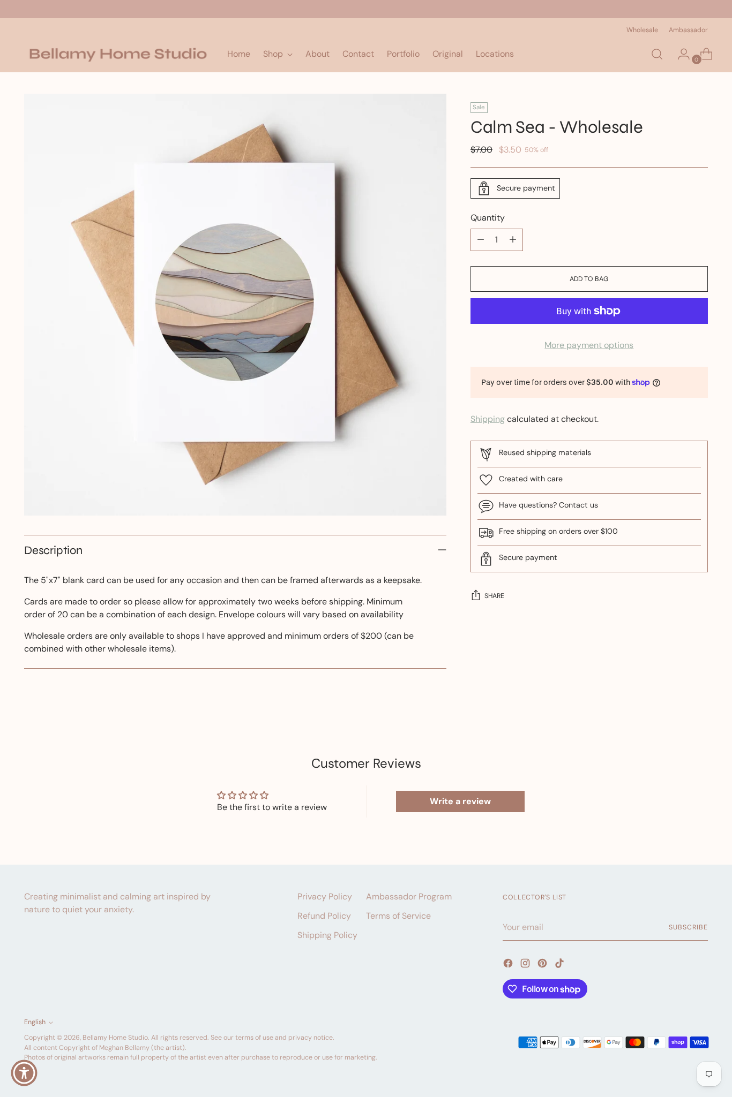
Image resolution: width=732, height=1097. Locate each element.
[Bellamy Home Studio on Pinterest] (543, 965)
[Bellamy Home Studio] (118, 54)
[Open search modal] (657, 54)
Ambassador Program (409, 896)
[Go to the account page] (679, 54)
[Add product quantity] (512, 240)
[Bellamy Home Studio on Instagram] (526, 965)
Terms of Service (398, 915)
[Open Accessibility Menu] (24, 1073)
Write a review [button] (460, 801)
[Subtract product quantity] (480, 240)
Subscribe (688, 927)
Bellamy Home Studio (115, 1037)
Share (494, 596)
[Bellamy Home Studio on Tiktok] (560, 965)
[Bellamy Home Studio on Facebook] (509, 965)
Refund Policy (324, 915)
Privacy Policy (324, 896)
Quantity (487, 217)
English (35, 1022)
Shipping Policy (327, 935)
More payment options (588, 345)
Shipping (487, 419)
